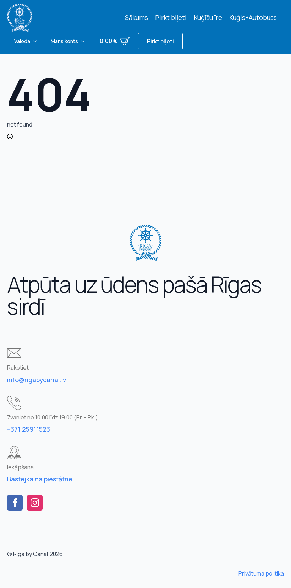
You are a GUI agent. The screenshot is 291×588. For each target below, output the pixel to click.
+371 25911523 (28, 429)
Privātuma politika (261, 573)
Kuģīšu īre (208, 17)
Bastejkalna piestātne (39, 479)
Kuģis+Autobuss (253, 17)
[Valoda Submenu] (37, 41)
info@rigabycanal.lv (36, 379)
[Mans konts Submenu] (85, 41)
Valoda (22, 41)
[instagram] (35, 503)
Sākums (136, 17)
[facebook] (15, 503)
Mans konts (64, 41)
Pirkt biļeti (171, 17)
